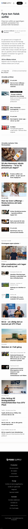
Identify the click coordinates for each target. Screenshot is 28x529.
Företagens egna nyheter (10, 243)
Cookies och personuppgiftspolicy (14, 484)
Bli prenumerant (14, 468)
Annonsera (14, 473)
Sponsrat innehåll (14, 492)
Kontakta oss (14, 502)
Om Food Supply (14, 508)
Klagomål (14, 489)
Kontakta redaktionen (14, 500)
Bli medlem (14, 471)
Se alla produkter (14, 476)
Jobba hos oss (14, 505)
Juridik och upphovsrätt (14, 486)
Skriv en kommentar (20, 71)
